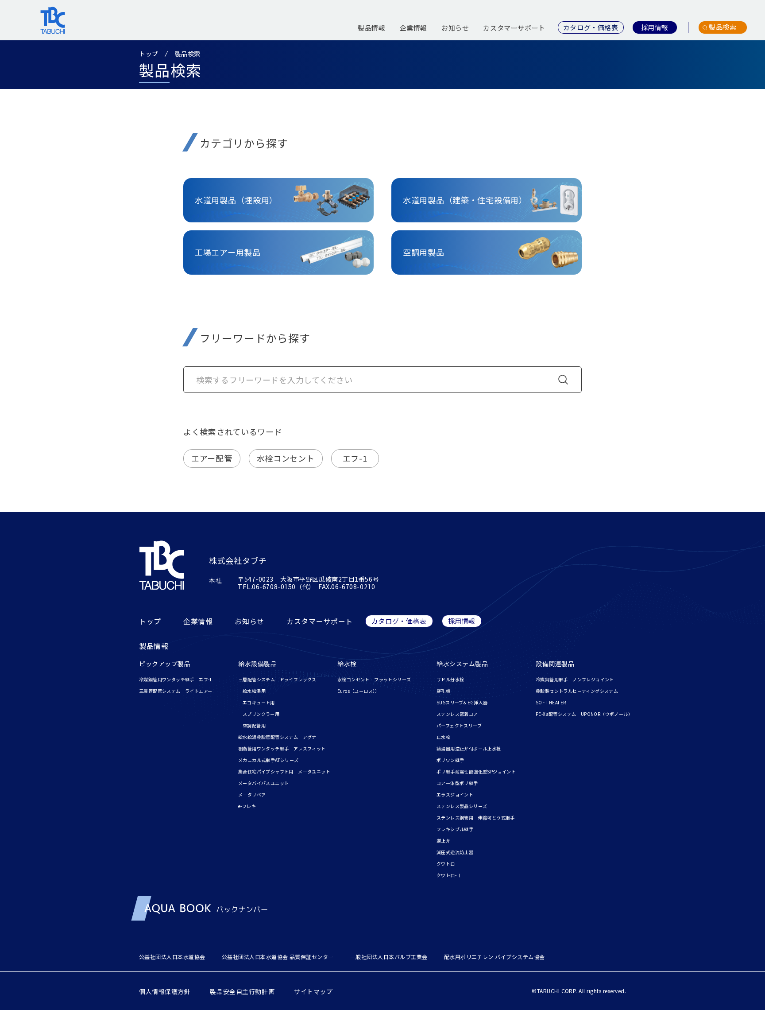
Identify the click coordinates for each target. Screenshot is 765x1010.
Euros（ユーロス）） (358, 691)
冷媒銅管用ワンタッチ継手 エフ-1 (175, 679)
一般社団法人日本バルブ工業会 (389, 956)
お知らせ (455, 27)
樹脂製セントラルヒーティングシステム (577, 691)
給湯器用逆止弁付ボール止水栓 (469, 748)
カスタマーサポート (514, 27)
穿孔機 (443, 691)
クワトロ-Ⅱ (449, 875)
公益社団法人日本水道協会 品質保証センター (278, 956)
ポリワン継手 (450, 760)
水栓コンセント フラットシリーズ (374, 679)
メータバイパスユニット (263, 783)
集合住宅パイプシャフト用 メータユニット (284, 771)
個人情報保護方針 (164, 991)
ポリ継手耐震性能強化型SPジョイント (476, 771)
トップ (148, 53)
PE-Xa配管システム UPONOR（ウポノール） (584, 714)
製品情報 (371, 27)
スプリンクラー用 (261, 714)
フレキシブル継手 (455, 829)
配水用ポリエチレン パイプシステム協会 (494, 956)
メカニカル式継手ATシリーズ (268, 760)
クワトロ (446, 863)
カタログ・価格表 (399, 620)
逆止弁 (443, 840)
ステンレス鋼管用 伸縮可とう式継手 (476, 817)
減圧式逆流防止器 (455, 852)
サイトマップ (313, 991)
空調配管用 (254, 725)
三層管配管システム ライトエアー (175, 691)
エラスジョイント (455, 794)
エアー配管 (211, 458)
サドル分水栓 (450, 679)
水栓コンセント (286, 458)
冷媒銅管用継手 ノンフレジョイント (575, 679)
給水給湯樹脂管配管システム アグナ (277, 737)
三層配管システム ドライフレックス (277, 679)
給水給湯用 (254, 691)
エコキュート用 (259, 702)
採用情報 (461, 620)
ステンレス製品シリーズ (462, 806)
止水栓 (443, 737)
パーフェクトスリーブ (459, 725)
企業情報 (413, 27)
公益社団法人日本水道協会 (172, 956)
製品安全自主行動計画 (242, 991)
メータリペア (252, 794)
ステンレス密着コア (457, 714)
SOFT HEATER (551, 702)
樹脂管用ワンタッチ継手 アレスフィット (282, 748)
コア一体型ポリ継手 (457, 783)
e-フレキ (247, 806)
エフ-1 (355, 458)
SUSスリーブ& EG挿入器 (462, 702)
